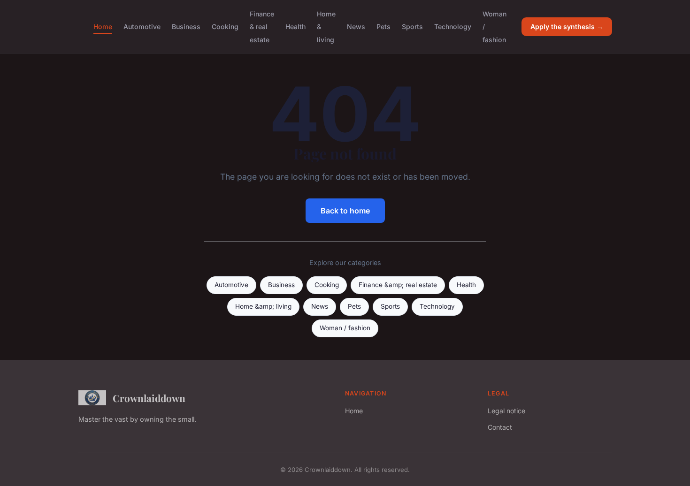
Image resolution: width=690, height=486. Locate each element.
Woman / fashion (345, 328)
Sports (412, 26)
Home (102, 26)
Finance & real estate (262, 26)
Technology (452, 26)
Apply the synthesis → (566, 26)
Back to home (345, 210)
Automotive (142, 26)
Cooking (225, 26)
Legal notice (506, 411)
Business (186, 26)
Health (295, 26)
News (356, 26)
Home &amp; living (263, 306)
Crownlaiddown (149, 397)
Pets (383, 26)
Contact (500, 427)
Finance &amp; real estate (398, 285)
